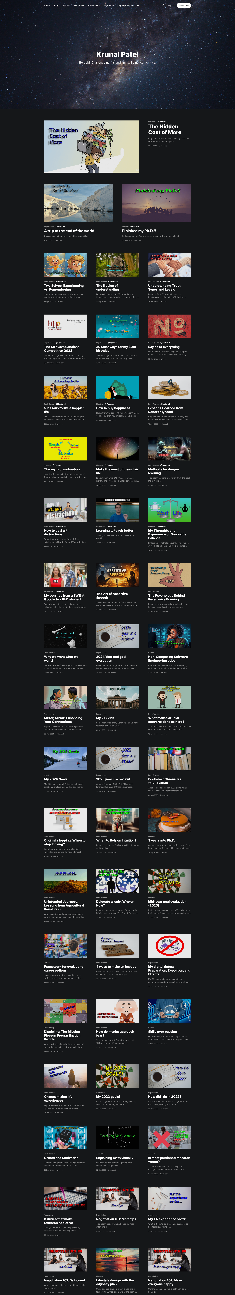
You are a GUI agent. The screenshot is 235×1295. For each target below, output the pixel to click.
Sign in (171, 5)
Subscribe (183, 5)
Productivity (94, 5)
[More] (138, 5)
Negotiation (109, 5)
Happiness (79, 5)
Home (47, 5)
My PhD (66, 5)
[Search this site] (163, 5)
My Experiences (125, 5)
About (56, 5)
